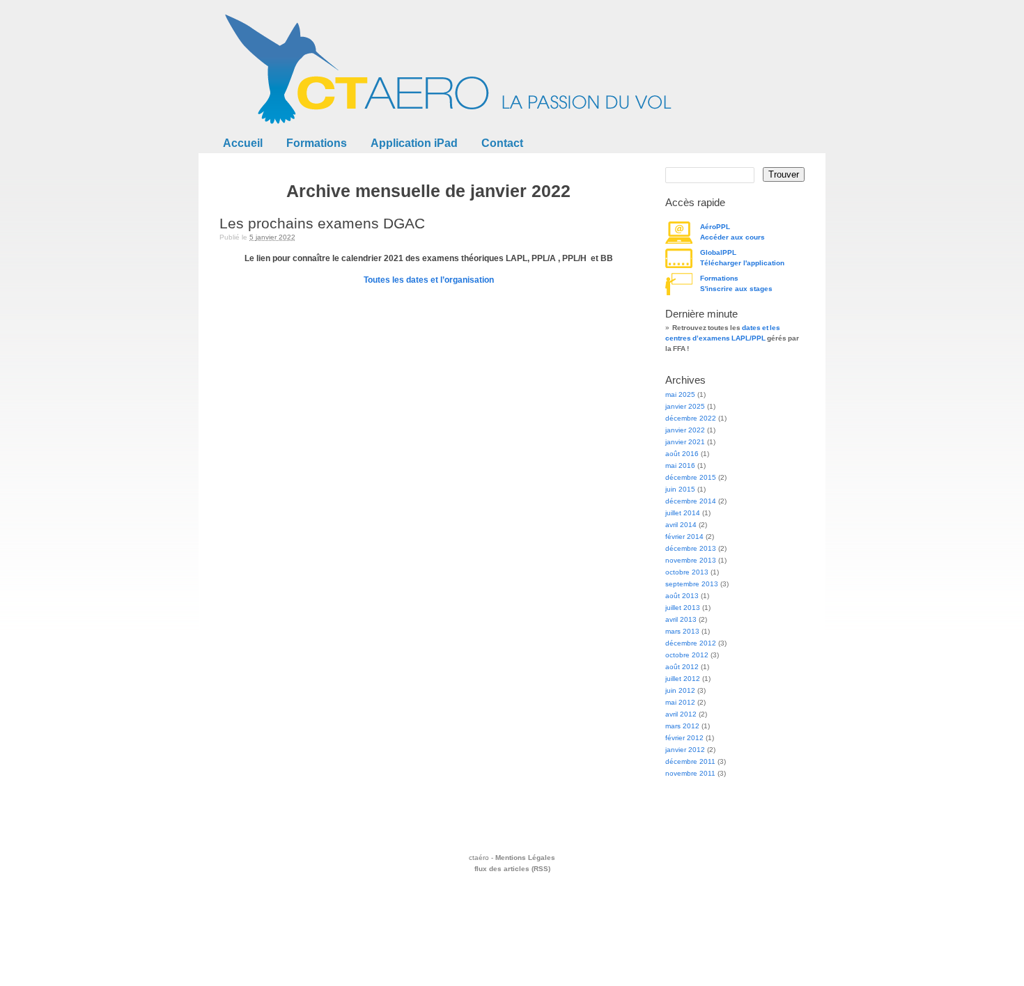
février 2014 (684, 536)
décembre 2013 (690, 548)
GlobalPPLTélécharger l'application (742, 258)
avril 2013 (681, 619)
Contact (502, 143)
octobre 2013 (686, 572)
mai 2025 (680, 394)
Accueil (243, 143)
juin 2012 (680, 690)
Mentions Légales (525, 857)
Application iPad (414, 143)
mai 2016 (680, 465)
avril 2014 (681, 525)
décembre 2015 (690, 477)
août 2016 (682, 453)
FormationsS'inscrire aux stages (736, 283)
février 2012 (684, 738)
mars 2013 (682, 631)
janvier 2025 (685, 406)
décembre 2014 (690, 501)
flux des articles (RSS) (512, 868)
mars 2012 (682, 726)
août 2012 (682, 667)
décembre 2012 (690, 643)
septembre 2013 (691, 584)
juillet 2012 (682, 678)
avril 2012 (681, 714)
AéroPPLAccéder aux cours (732, 232)
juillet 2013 (682, 607)
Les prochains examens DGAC (322, 223)
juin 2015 (680, 489)
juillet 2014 (682, 513)
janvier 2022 (685, 430)
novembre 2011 (690, 773)
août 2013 (682, 596)
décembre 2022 (690, 418)
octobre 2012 (686, 655)
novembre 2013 (690, 560)
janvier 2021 (685, 442)
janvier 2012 (685, 749)
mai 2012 (680, 702)
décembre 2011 (690, 761)
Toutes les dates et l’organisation (429, 280)
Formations (316, 143)
